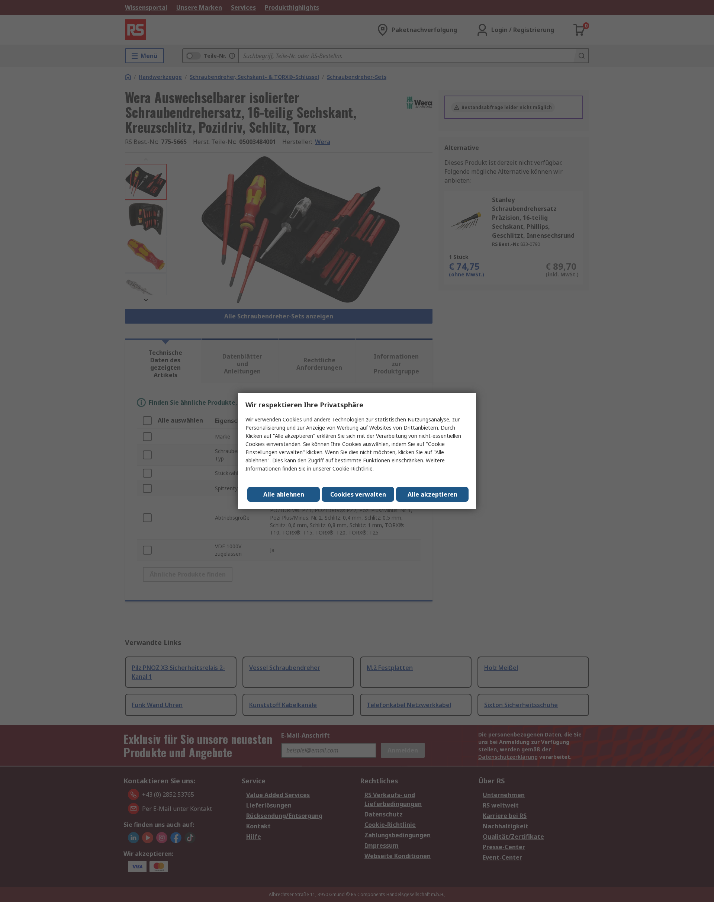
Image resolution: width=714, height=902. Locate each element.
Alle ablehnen (283, 494)
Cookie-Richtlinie (352, 468)
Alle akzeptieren (432, 494)
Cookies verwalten (358, 494)
